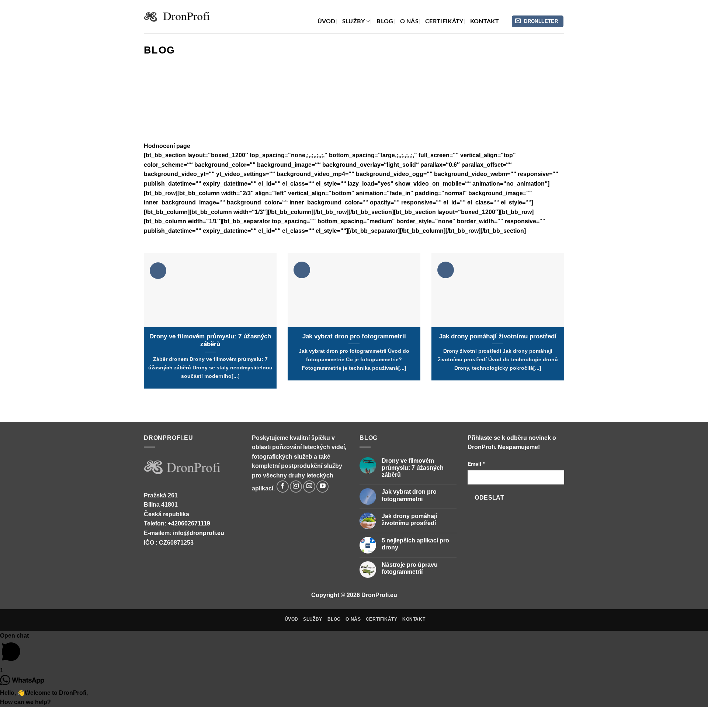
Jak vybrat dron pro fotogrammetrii (354, 336)
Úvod (326, 21)
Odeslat (489, 497)
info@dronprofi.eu (198, 533)
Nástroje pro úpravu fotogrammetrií (410, 568)
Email (476, 464)
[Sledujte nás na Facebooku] (283, 486)
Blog (384, 21)
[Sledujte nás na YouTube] (322, 486)
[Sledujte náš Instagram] (296, 486)
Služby (353, 21)
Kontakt (484, 21)
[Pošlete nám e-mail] (309, 486)
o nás (409, 21)
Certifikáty (444, 21)
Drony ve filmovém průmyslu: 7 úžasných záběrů (210, 340)
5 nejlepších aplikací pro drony (415, 544)
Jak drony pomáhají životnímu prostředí (497, 336)
